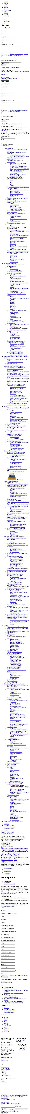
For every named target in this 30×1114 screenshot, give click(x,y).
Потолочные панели (15, 338)
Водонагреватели (14, 577)
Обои (11, 319)
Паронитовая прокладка (16, 420)
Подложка (12, 307)
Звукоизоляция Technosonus (17, 155)
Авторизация (7, 881)
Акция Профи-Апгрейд (7, 833)
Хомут (11, 674)
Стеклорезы (13, 738)
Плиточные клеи (14, 239)
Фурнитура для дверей (16, 270)
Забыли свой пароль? (9, 884)
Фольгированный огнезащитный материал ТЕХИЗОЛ (18, 398)
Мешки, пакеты (14, 713)
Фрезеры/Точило (14, 815)
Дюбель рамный (14, 645)
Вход (5, 19)
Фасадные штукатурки (16, 449)
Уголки (12, 349)
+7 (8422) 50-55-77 (5, 1068)
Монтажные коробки (15, 496)
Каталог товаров (5, 145)
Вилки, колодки (14, 532)
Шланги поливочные (15, 781)
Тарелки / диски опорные (16, 725)
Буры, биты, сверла (15, 703)
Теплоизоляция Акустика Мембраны (13, 993)
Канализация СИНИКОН (16, 563)
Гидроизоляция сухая (15, 456)
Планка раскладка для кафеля (17, 346)
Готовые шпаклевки (15, 284)
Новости (6, 13)
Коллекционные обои (15, 320)
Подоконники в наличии (16, 353)
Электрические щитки (16, 525)
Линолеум (12, 303)
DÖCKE (12, 431)
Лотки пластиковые (15, 192)
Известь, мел (13, 255)
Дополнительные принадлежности (19, 189)
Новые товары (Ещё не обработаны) (13, 1002)
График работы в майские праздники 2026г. (12, 839)
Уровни (12, 696)
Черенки (12, 779)
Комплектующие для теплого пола (19, 610)
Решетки (12, 196)
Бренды (6, 7)
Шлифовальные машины (16, 817)
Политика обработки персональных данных (22, 1054)
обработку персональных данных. (19, 54)
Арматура (12, 203)
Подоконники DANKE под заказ (18, 355)
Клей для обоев (14, 312)
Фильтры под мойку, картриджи (18, 621)
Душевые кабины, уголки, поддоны (19, 596)
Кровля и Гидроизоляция (10, 995)
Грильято (12, 334)
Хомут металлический (16, 675)
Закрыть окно (4, 74)
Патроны (12, 534)
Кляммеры (12, 414)
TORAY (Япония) (14, 438)
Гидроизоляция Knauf (15, 164)
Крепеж (6, 1000)
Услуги (5, 6)
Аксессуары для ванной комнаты (18, 592)
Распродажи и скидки (9, 826)
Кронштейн (13, 416)
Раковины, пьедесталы (16, 600)
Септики (12, 542)
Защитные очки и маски (16, 753)
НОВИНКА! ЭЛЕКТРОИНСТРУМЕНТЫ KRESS (14, 850)
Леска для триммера (15, 770)
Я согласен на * (15, 975)
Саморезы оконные (15, 661)
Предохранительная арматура (17, 550)
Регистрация (7, 21)
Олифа (11, 285)
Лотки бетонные (14, 191)
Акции (5, 4)
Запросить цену (14, 1111)
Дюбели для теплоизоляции (17, 388)
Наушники (12, 757)
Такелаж (12, 777)
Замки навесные (14, 269)
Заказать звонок (5, 23)
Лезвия (12, 711)
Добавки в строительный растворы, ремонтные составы (19, 232)
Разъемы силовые (14, 535)
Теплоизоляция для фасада (17, 448)
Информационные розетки (17, 509)
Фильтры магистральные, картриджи (19, 620)
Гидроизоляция (14, 291)
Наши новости (4, 830)
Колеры (12, 287)
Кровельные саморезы (16, 656)
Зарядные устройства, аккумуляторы (19, 799)
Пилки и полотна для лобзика (18, 715)
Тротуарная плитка (15, 221)
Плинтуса (12, 305)
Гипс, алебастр (14, 253)
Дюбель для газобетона (16, 640)
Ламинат (12, 302)
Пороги (12, 309)
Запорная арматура (15, 547)
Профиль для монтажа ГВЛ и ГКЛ (19, 170)
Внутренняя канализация (16, 559)
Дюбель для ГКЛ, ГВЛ (16, 642)
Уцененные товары (9, 828)
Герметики (12, 326)
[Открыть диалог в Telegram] (14, 78)
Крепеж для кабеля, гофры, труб (18, 495)
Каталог (6, 14)
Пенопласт (13, 394)
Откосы (12, 345)
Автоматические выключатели (18, 524)
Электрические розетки (16, 511)
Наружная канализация (16, 564)
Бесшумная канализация (16, 557)
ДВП (11, 182)
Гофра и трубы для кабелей (17, 488)
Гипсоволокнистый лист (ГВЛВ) (18, 166)
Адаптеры (12, 531)
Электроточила (14, 818)
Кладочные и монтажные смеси (18, 237)
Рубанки (12, 813)
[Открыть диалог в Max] (9, 78)
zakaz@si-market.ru (20, 1041)
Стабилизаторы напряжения (17, 527)
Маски (11, 742)
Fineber (12, 428)
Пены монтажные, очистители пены (19, 324)
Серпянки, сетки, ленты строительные (16, 172)
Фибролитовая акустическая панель (19, 156)
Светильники (13, 339)
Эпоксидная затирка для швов (18, 249)
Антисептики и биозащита (17, 281)
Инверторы (13, 740)
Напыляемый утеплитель (16, 392)
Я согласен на (15, 54)
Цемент (12, 257)
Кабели (12, 490)
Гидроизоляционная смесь (17, 230)
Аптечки (12, 750)
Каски (11, 754)
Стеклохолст (13, 316)
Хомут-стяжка (13, 678)
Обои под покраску (15, 313)
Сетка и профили (14, 446)
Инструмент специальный (17, 789)
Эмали (11, 277)
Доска (11, 226)
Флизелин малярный (15, 317)
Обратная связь (5, 1067)
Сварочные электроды (16, 743)
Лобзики (12, 806)
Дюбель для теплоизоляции (17, 643)
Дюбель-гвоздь (14, 649)
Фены (11, 814)
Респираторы (13, 760)
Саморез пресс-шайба (15, 660)
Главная (6, 2)
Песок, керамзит (14, 256)
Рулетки (12, 692)
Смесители (13, 602)
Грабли (12, 768)
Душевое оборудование (16, 595)
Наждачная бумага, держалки (17, 714)
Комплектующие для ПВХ (17, 344)
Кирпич (12, 217)
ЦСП (11, 180)
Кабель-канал (13, 492)
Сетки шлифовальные (15, 720)
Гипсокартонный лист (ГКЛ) (17, 167)
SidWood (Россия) (14, 437)
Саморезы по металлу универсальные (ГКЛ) (15, 665)
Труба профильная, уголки (17, 209)
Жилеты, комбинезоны (16, 752)
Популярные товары (9, 825)
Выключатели (13, 507)
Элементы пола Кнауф (16, 176)
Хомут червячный (14, 677)
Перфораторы (13, 810)
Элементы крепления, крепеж (18, 174)
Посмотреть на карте (6, 1057)
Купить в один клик (17, 1096)
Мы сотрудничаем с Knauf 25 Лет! (10, 855)
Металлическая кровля (16, 464)
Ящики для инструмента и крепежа (19, 734)
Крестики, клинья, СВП (16, 710)
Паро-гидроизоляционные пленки (19, 419)
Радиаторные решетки (16, 348)
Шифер (12, 467)
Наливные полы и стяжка (16, 238)
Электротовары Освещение (11, 997)
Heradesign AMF (14, 332)
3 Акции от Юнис (5, 844)
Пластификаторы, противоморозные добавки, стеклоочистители (19, 289)
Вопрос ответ (7, 10)
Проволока (13, 206)
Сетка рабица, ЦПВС (15, 207)
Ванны (11, 593)
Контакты (6, 15)
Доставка (6, 8)
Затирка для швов (14, 234)
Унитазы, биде (13, 603)
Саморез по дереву (15, 659)
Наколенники (13, 756)
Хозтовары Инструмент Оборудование (14, 1001)
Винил (11, 296)
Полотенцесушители (15, 599)
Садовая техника (14, 820)
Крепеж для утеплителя (16, 445)
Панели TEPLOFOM (15, 391)
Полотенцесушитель (15, 579)
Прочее (12, 718)
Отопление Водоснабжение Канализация (14, 998)
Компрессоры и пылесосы (17, 803)
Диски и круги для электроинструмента (15, 705)
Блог (5, 11)
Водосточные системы (16, 462)
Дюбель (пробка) (14, 639)
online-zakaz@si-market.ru (7, 906)
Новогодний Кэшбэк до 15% (8, 861)
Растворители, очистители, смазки (19, 282)
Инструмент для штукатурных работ (19, 235)
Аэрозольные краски (15, 278)
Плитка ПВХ (13, 306)
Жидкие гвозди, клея (15, 327)
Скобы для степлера (15, 721)
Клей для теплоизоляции (16, 389)
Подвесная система (15, 337)
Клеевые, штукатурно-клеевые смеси (19, 442)
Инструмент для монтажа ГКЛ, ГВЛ (19, 169)
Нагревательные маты (15, 611)
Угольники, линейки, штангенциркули (15, 694)
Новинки (6, 824)
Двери (11, 267)
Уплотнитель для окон (16, 351)
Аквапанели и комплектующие (18, 163)
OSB (11, 181)
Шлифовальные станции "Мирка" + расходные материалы (19, 793)
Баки (11, 540)
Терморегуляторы (14, 613)
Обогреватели (13, 809)
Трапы (11, 567)
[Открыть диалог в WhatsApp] (4, 78)
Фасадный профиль (15, 423)
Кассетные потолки (15, 335)
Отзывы (6, 3)
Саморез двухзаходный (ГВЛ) (17, 657)
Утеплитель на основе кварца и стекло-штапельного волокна (18, 396)
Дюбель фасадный (14, 647)
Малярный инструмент (16, 728)
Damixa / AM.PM (14, 590)
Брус (11, 224)
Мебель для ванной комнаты (17, 597)
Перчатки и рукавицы (15, 759)
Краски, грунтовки (15, 444)
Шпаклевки (13, 244)
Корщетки (12, 709)
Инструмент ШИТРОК (16, 790)
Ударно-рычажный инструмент (18, 731)
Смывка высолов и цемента (17, 292)
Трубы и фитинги (14, 552)
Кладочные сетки (14, 205)
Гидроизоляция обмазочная (17, 455)
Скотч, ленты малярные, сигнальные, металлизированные (18, 723)
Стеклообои (13, 314)
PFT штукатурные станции (17, 785)
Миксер (12, 807)
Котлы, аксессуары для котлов (18, 578)
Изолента (12, 489)
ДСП (11, 184)
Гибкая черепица (14, 463)
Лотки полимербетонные (16, 194)
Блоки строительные (15, 216)
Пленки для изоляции (15, 466)
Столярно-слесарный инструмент (18, 729)
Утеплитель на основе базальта (18, 387)
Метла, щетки (13, 772)
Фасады (6, 994)
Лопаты (12, 771)
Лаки (11, 280)
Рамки (11, 510)
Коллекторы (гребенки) (16, 549)
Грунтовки (12, 274)
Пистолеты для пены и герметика (19, 328)
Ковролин (12, 301)
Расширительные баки (16, 582)
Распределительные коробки (17, 497)
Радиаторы (13, 581)
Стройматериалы (8, 987)
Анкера (12, 410)
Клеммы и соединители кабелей (18, 493)
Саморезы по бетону (15, 663)
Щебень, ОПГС (14, 262)
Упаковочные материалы (16, 778)
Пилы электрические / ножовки (18, 811)
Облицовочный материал (16, 417)
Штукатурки (13, 245)
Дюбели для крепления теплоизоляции (16, 412)
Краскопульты (13, 804)
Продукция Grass (14, 775)
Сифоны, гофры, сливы (16, 565)
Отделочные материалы (10, 988)
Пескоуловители (14, 195)
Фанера (12, 185)
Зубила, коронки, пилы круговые (18, 707)
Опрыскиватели (14, 774)
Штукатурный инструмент (17, 732)
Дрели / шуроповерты (15, 797)
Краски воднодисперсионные (17, 276)
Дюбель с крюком (14, 646)
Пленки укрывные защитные (17, 717)
